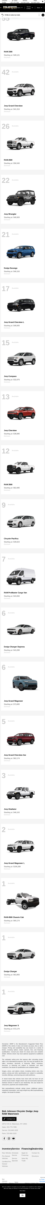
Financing (27, 1149)
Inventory (7, 1149)
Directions (35, 1156)
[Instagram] (9, 1138)
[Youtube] (13, 1138)
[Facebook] (4, 1138)
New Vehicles (6, 1153)
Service (16, 1149)
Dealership (37, 1149)
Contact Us (10, 1119)
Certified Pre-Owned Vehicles (6, 1164)
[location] (42, 1)
